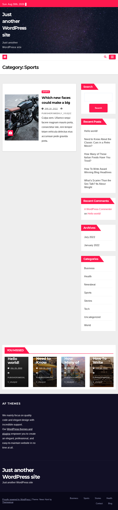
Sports (46, 92)
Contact (99, 503)
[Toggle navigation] (112, 57)
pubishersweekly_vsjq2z (16, 380)
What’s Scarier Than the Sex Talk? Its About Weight (97, 184)
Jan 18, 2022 (51, 109)
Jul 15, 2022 (16, 368)
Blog (110, 503)
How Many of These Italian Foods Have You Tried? (97, 157)
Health (88, 276)
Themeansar (7, 502)
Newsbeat (90, 284)
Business (89, 268)
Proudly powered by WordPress (16, 499)
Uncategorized (92, 317)
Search (88, 86)
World (87, 325)
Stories (88, 301)
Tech (87, 309)
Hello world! (91, 131)
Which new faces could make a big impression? (56, 103)
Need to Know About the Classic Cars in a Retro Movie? (97, 142)
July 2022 (89, 237)
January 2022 (91, 245)
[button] (105, 57)
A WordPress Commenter (98, 209)
